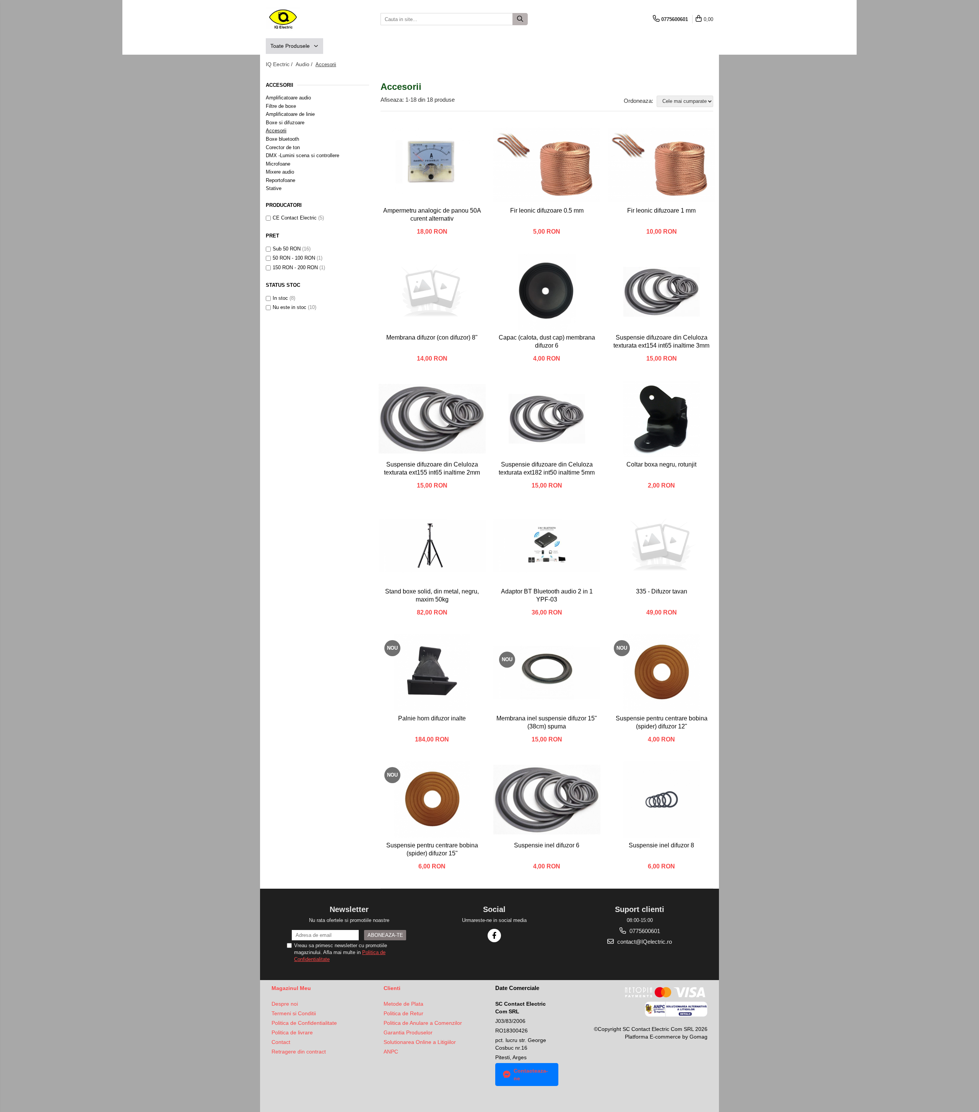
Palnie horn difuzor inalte (432, 718)
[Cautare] (520, 19)
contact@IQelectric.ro (644, 941)
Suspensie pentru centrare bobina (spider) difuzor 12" (661, 722)
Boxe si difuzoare (285, 122)
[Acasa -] (304, 19)
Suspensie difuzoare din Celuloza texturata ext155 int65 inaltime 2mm (432, 468)
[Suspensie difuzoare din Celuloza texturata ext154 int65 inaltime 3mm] (661, 292)
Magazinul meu (291, 988)
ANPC (391, 1052)
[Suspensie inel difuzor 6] (546, 799)
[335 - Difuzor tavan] (661, 545)
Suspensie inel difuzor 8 (661, 845)
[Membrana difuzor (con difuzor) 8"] (432, 292)
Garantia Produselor (408, 1032)
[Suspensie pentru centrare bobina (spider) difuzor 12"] (661, 672)
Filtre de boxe (281, 106)
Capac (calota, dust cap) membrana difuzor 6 (547, 341)
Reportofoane (280, 180)
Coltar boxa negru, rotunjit (661, 464)
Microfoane (278, 164)
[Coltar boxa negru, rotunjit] (661, 418)
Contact (281, 1042)
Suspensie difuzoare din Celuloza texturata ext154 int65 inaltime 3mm (661, 341)
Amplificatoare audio (288, 98)
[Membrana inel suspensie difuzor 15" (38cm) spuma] (546, 672)
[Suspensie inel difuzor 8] (661, 799)
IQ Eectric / (280, 64)
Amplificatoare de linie (290, 114)
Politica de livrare (292, 1032)
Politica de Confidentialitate (304, 1023)
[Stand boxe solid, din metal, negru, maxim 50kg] (432, 545)
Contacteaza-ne (531, 1074)
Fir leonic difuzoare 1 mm (661, 210)
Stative (273, 188)
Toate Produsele (290, 46)
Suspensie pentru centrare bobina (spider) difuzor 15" (432, 849)
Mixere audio (280, 172)
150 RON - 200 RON (295, 267)
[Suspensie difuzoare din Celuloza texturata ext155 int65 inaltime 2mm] (432, 419)
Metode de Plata (403, 1004)
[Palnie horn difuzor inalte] (432, 672)
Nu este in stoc (289, 307)
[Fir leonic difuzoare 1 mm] (661, 165)
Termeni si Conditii (294, 1013)
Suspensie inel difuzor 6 (546, 845)
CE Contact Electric (295, 218)
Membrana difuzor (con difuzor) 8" (432, 337)
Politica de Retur (403, 1013)
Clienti (392, 988)
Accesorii (276, 130)
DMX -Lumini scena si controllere (302, 155)
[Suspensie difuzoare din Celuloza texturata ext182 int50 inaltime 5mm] (546, 419)
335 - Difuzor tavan (661, 591)
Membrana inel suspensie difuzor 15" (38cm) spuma (546, 722)
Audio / (305, 64)
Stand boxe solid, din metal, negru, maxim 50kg (432, 595)
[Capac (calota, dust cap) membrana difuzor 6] (546, 292)
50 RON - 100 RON (294, 258)
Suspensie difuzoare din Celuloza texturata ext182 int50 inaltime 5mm (547, 468)
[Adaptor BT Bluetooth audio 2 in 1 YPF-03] (546, 545)
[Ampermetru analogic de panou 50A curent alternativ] (432, 165)
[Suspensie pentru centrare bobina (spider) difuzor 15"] (432, 799)
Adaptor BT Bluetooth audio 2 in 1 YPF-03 (547, 595)
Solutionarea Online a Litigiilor (420, 1042)
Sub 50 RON (287, 249)
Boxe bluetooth (282, 139)
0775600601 (644, 931)
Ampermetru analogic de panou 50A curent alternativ (432, 214)
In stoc (280, 298)
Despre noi (285, 1004)
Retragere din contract (299, 1052)
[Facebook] (494, 935)
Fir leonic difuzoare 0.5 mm (547, 210)
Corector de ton (283, 147)
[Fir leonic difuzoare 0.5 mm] (546, 165)
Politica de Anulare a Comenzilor (423, 1023)
